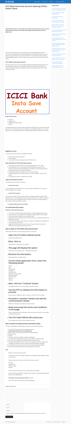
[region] (27, 19)
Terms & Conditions (60, 1)
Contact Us (63, 421)
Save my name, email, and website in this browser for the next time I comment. (26, 413)
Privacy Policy (37, 1)
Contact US (44, 1)
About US (51, 1)
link (33, 329)
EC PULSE (9, 1)
